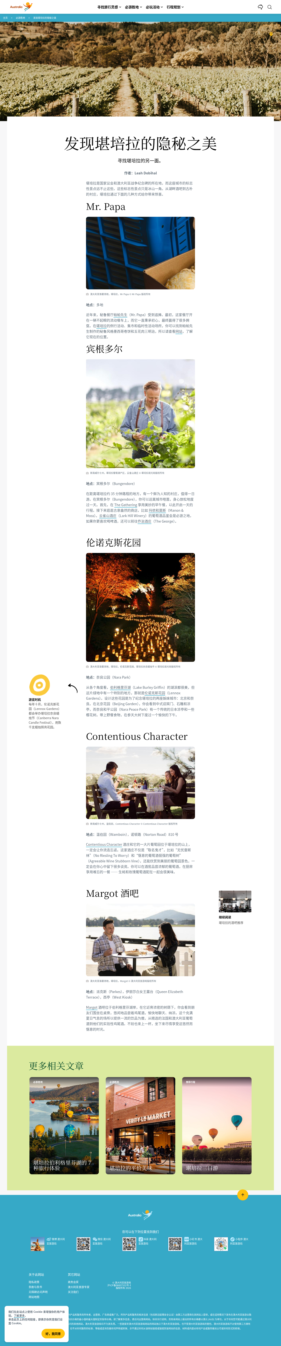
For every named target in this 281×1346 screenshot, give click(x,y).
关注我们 (73, 1291)
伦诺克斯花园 (155, 692)
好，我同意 (53, 1333)
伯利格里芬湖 (120, 687)
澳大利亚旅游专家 (78, 1286)
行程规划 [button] (173, 6)
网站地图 (34, 1296)
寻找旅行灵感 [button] (107, 6)
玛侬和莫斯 (157, 510)
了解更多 (19, 1315)
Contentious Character (104, 844)
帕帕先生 (120, 314)
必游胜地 (20, 17)
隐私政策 (34, 1281)
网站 (178, 331)
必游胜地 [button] (132, 6)
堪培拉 (101, 325)
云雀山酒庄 (107, 515)
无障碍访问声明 (38, 1291)
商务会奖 (73, 1281)
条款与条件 (35, 1286)
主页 (5, 17)
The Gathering (125, 504)
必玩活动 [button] (153, 6)
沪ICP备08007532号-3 (119, 1285)
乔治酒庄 (144, 521)
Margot (91, 1007)
